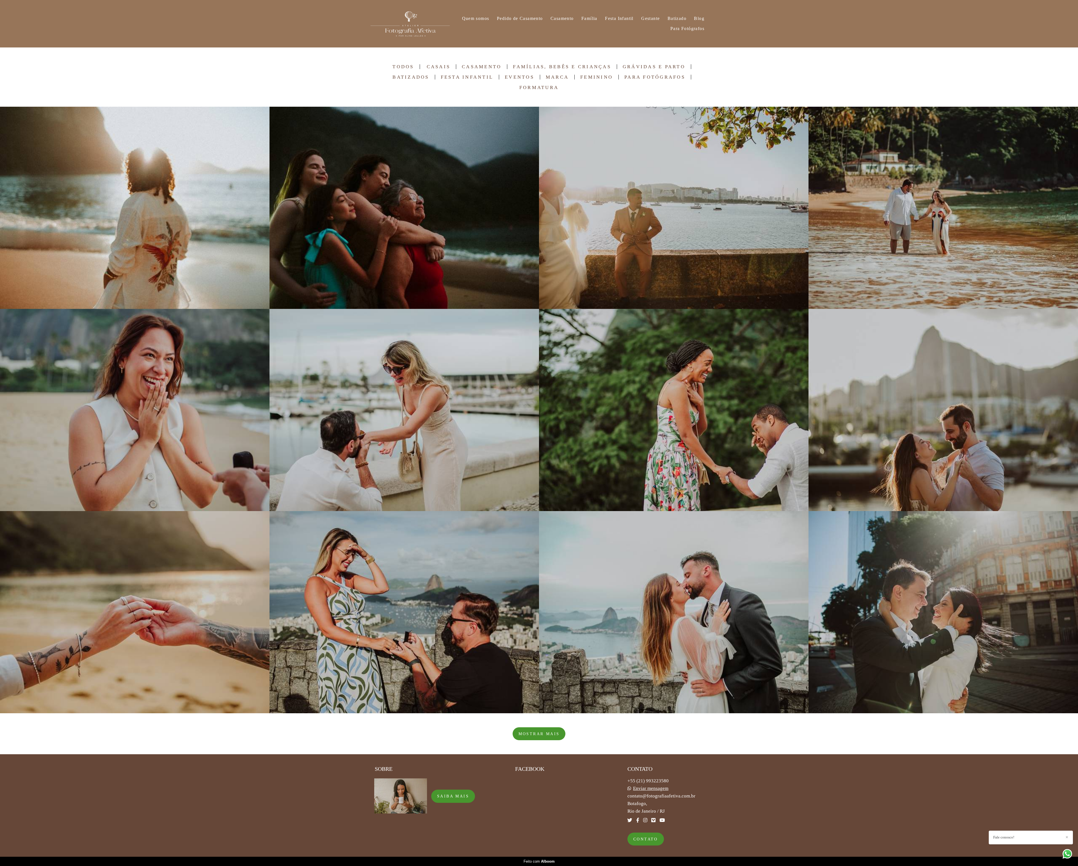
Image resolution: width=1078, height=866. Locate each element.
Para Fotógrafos (687, 28)
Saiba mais (453, 796)
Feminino (596, 77)
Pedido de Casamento (520, 18)
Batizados (410, 77)
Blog (699, 18)
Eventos (519, 77)
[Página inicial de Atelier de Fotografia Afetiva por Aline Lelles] (410, 23)
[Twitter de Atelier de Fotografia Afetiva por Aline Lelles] (629, 820)
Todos (403, 66)
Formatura (539, 87)
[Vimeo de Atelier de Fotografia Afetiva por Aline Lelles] (653, 820)
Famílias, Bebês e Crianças (562, 66)
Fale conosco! (1003, 837)
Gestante (650, 18)
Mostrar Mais (539, 733)
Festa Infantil (619, 18)
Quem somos (475, 18)
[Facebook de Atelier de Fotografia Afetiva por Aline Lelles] (637, 820)
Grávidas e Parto (654, 66)
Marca (557, 77)
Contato (645, 839)
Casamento (562, 18)
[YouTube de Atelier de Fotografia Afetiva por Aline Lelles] (662, 820)
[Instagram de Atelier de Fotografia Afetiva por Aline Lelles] (645, 820)
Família (589, 18)
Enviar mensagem (650, 788)
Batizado (677, 18)
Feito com (539, 861)
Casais (439, 66)
